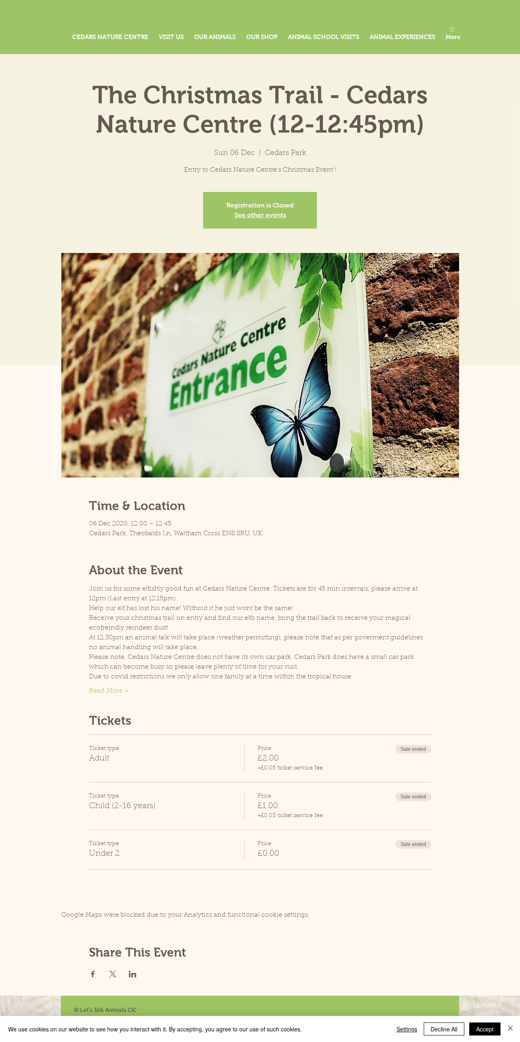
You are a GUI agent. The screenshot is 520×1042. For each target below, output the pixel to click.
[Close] (510, 1028)
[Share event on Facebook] (93, 974)
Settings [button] (406, 1029)
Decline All (444, 1029)
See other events (260, 214)
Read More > (108, 691)
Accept (485, 1029)
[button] (452, 26)
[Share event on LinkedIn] (132, 974)
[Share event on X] (113, 974)
